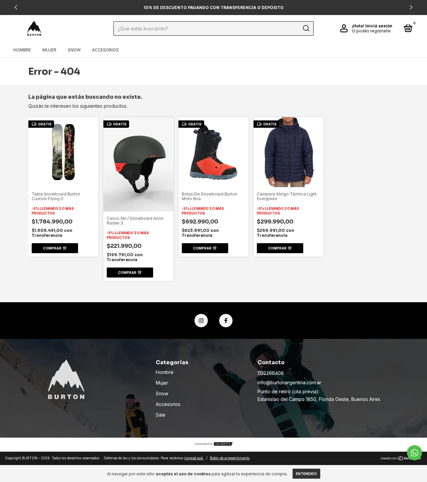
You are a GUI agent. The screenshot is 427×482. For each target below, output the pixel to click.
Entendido (306, 474)
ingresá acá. (194, 458)
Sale (160, 415)
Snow (74, 49)
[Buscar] (305, 28)
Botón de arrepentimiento (230, 458)
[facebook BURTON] (226, 320)
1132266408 (271, 373)
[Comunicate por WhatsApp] (414, 452)
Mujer (49, 49)
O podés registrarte (371, 30)
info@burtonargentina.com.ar (289, 382)
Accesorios (105, 49)
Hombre (22, 49)
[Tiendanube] (401, 459)
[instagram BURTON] (201, 320)
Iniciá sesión (378, 25)
